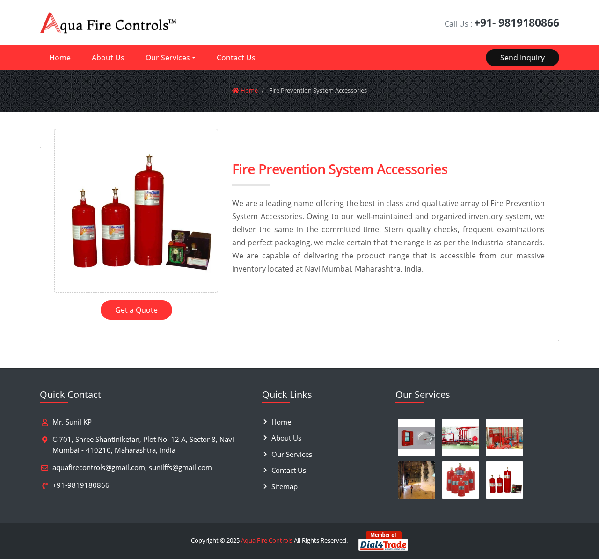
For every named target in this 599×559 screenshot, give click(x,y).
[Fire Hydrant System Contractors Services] (504, 437)
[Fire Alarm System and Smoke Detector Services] (416, 437)
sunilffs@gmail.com (180, 467)
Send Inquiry (522, 57)
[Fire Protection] (460, 480)
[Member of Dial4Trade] (383, 540)
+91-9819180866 (81, 485)
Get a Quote (136, 310)
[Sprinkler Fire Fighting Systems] (416, 480)
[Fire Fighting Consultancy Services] (460, 437)
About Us (108, 57)
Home (60, 57)
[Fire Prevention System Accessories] (504, 480)
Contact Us (236, 57)
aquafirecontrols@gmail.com (98, 467)
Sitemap (284, 486)
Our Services (168, 57)
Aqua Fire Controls (266, 540)
